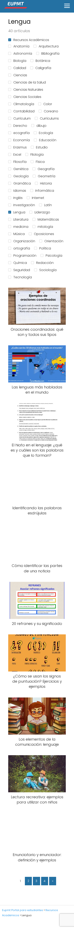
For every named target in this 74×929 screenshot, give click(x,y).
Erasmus (20, 147)
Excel (17, 154)
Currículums (49, 118)
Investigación (24, 205)
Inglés (18, 197)
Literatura (20, 219)
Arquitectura (49, 46)
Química (20, 262)
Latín (48, 205)
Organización (24, 241)
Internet (38, 197)
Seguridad (21, 270)
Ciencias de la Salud (29, 82)
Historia (46, 183)
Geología (21, 176)
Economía (21, 140)
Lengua (19, 212)
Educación (47, 140)
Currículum (22, 118)
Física (40, 161)
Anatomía (21, 46)
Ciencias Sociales (27, 96)
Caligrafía (43, 68)
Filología (37, 154)
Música (19, 234)
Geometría (46, 176)
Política (45, 248)
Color (47, 104)
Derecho (20, 125)
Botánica (43, 60)
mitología (45, 226)
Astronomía (22, 53)
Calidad (19, 68)
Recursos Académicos (31, 40)
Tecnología (22, 277)
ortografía (21, 248)
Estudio (42, 147)
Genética (20, 169)
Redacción (45, 262)
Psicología (54, 255)
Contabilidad (24, 111)
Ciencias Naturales (28, 89)
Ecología (46, 133)
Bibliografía (50, 53)
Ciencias (20, 75)
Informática (44, 190)
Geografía (46, 169)
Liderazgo (42, 212)
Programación (24, 255)
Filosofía (20, 161)
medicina (20, 226)
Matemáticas (48, 219)
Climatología (23, 104)
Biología (19, 60)
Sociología (48, 270)
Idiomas (19, 190)
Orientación (53, 241)
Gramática (22, 183)
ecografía (21, 133)
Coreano (51, 111)
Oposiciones (44, 234)
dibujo (41, 125)
